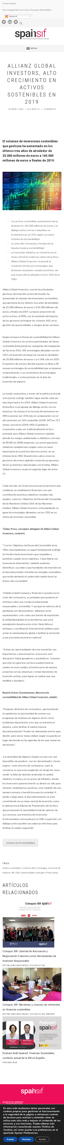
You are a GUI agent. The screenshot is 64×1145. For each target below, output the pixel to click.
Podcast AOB (10, 1062)
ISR (12, 872)
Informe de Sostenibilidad (20, 842)
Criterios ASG (28, 868)
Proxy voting (52, 872)
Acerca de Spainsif (13, 1102)
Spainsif (50, 1014)
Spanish (13, 16)
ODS (17, 872)
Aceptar (10, 1139)
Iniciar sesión (9, 3)
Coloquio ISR (37, 965)
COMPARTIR (50, 109)
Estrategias (42, 868)
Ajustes (42, 1139)
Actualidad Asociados (16, 965)
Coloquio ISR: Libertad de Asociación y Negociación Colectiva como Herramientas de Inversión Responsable (29, 956)
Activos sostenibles (12, 868)
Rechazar (26, 1139)
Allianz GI (33, 109)
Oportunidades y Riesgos (33, 872)
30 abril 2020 (16, 109)
